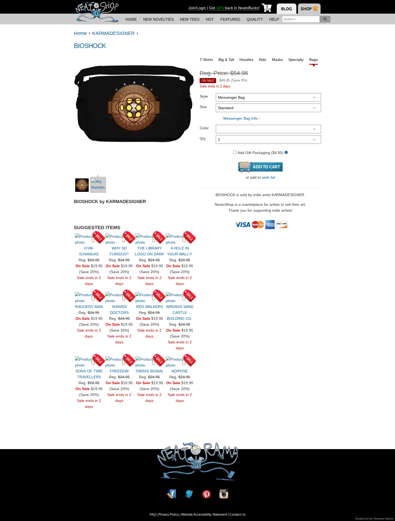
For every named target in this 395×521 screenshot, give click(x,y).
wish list (268, 177)
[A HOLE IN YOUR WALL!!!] (179, 239)
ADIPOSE (179, 371)
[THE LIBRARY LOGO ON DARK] (149, 239)
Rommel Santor (384, 518)
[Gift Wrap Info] (286, 153)
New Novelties (158, 19)
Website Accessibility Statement (204, 514)
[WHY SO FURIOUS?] (119, 239)
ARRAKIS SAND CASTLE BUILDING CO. (179, 312)
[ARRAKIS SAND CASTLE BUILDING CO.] (179, 298)
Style (204, 96)
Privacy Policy (168, 514)
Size (203, 107)
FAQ (153, 514)
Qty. (203, 138)
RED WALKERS (149, 306)
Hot (210, 19)
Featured (230, 19)
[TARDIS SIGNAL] (149, 362)
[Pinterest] (206, 494)
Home (131, 19)
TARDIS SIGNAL (149, 371)
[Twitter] (188, 494)
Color (204, 128)
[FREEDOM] (119, 362)
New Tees (189, 19)
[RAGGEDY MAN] (88, 298)
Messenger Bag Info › (241, 118)
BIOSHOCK (90, 45)
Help (274, 19)
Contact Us (237, 514)
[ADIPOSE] (179, 362)
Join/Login (197, 8)
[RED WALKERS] (149, 298)
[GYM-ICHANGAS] (88, 239)
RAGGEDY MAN (89, 306)
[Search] (325, 19)
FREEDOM (119, 371)
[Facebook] (171, 494)
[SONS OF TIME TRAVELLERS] (88, 362)
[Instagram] (223, 494)
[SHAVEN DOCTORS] (119, 298)
